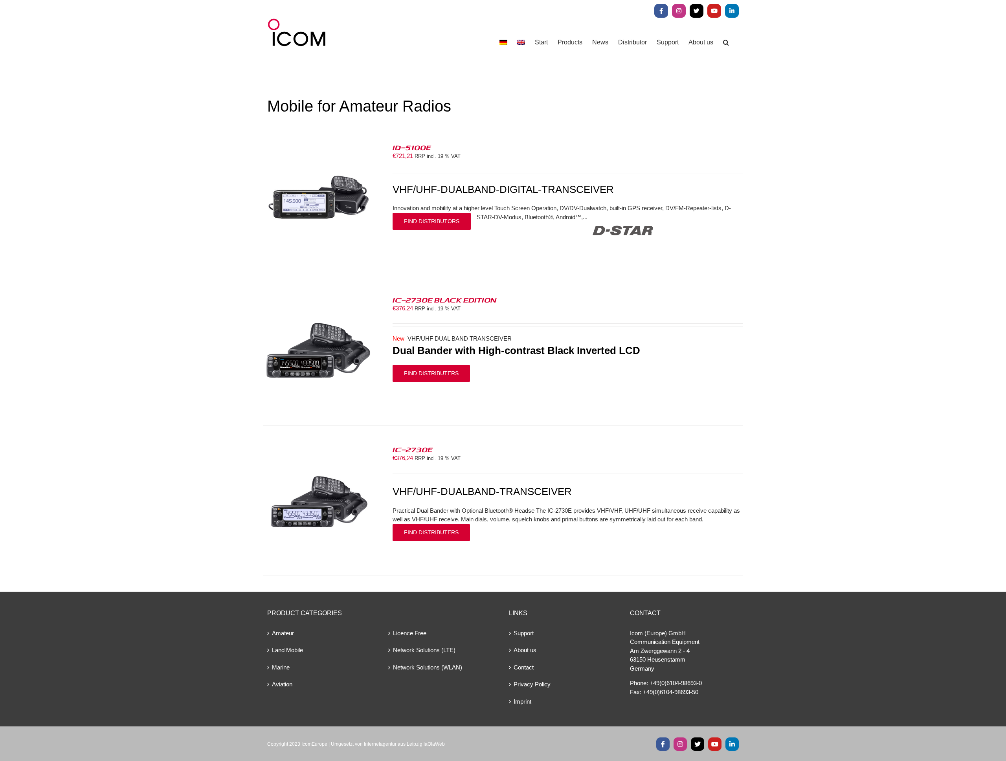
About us (525, 650)
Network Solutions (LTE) (424, 650)
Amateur (283, 633)
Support (524, 633)
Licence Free (409, 633)
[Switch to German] (503, 42)
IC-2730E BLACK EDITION (444, 300)
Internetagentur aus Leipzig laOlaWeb (404, 744)
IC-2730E (413, 449)
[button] (726, 42)
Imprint (522, 701)
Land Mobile (287, 650)
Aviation (282, 684)
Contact (524, 667)
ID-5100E (412, 147)
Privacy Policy (532, 684)
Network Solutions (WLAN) (427, 667)
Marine (281, 667)
